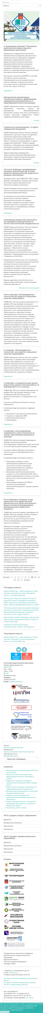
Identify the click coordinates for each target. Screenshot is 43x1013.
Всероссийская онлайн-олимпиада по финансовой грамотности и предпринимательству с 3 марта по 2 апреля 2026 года (21, 619)
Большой (20, 747)
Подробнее (8, 90)
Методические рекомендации (29, 288)
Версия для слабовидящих (16, 759)
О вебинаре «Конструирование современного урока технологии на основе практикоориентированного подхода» (19, 434)
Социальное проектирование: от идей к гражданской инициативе (21, 128)
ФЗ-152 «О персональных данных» (16, 984)
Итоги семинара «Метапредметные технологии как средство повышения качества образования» (20, 296)
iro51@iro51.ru (14, 972)
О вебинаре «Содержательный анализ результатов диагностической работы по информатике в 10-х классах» (21, 385)
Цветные (31, 752)
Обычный (7, 747)
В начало (6, 577)
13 (15, 580)
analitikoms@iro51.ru (16, 681)
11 (35, 577)
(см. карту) (29, 997)
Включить (15, 752)
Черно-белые (23, 752)
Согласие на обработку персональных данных (20, 982)
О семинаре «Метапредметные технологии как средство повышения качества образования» (20, 352)
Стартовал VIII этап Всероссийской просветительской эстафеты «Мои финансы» (19, 626)
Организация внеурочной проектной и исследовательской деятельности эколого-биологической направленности (21, 222)
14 (18, 580)
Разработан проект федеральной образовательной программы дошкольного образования (21, 797)
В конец (27, 580)
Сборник (36, 163)
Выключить (7, 752)
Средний (14, 747)
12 (39, 577)
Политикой (19, 1010)
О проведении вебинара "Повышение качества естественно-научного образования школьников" (20, 48)
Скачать (36, 120)
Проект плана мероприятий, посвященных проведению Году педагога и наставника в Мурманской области (21, 803)
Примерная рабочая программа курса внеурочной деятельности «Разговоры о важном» (20, 776)
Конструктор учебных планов (16, 808)
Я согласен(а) (4, 1012)
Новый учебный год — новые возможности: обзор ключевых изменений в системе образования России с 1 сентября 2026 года (21, 593)
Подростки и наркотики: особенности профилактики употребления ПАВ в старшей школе (21, 783)
